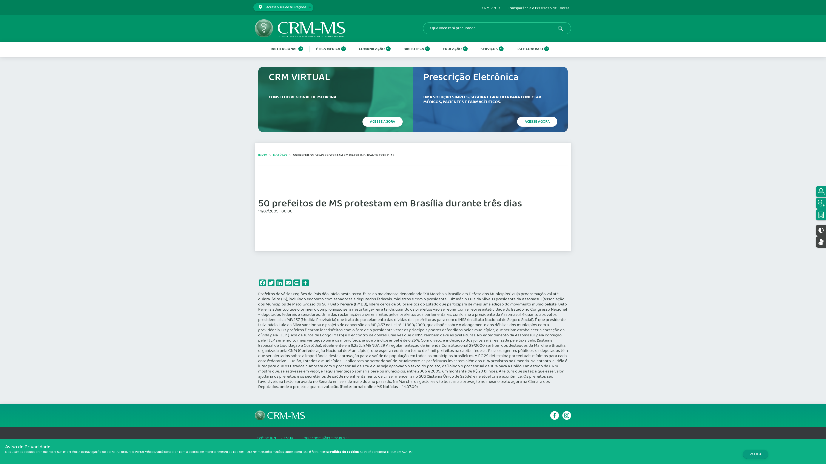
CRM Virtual (491, 8)
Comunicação (372, 49)
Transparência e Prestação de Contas (538, 8)
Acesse (382, 122)
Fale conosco (529, 49)
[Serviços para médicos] (821, 203)
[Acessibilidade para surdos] (821, 242)
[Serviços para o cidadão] (821, 191)
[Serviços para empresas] (821, 214)
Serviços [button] (489, 49)
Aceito (755, 454)
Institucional (284, 49)
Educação (452, 49)
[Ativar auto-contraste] (821, 230)
